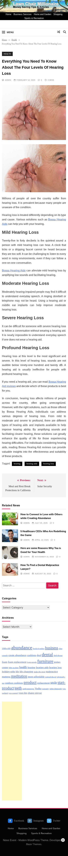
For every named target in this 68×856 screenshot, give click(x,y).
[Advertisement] (12, 751)
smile (53, 682)
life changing (26, 671)
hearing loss (48, 463)
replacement (43, 682)
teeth (18, 688)
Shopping (57, 14)
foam (4, 661)
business (51, 648)
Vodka (38, 688)
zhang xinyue (35, 692)
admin (8, 80)
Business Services (23, 14)
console (5, 655)
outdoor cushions (14, 682)
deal (39, 655)
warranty (45, 689)
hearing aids (31, 463)
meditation (19, 676)
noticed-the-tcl (50, 677)
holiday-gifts (8, 671)
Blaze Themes (33, 844)
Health (7, 54)
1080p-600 (6, 648)
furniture (45, 661)
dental (47, 654)
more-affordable (36, 676)
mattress (6, 676)
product (30, 682)
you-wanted (13, 693)
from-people (32, 662)
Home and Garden (42, 14)
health (23, 667)
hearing (17, 463)
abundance (21, 647)
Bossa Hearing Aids (14, 270)
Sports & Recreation (34, 18)
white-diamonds (56, 689)
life (17, 671)
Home (8, 14)
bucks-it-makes (38, 648)
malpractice (52, 671)
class (60, 648)
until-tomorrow (28, 689)
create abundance (17, 655)
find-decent (58, 655)
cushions (31, 655)
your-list (22, 692)
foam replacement (17, 661)
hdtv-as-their (14, 668)
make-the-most (39, 672)
